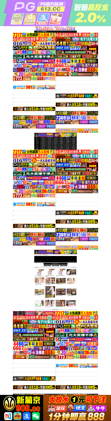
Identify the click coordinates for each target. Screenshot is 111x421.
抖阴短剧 (67, 148)
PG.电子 (63, 265)
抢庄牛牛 (49, 143)
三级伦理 (43, 139)
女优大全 (67, 145)
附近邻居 (43, 141)
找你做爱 (55, 141)
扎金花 (68, 143)
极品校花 (61, 148)
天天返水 (73, 143)
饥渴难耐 (49, 141)
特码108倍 (55, 265)
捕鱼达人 (43, 143)
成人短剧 (55, 148)
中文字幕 (49, 139)
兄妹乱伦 (49, 148)
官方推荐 (37, 143)
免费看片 (37, 148)
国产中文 (43, 148)
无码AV (37, 145)
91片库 (61, 145)
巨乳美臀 (55, 139)
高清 (69, 261)
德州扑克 (55, 143)
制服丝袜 (67, 139)
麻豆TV (49, 145)
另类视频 (73, 139)
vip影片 (47, 265)
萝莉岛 (74, 145)
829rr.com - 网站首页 (42, 31)
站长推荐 (37, 141)
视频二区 (37, 139)
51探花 (55, 145)
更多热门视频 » (74, 267)
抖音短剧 (43, 145)
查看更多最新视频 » (55, 309)
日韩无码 (73, 148)
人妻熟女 (61, 139)
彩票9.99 (61, 143)
